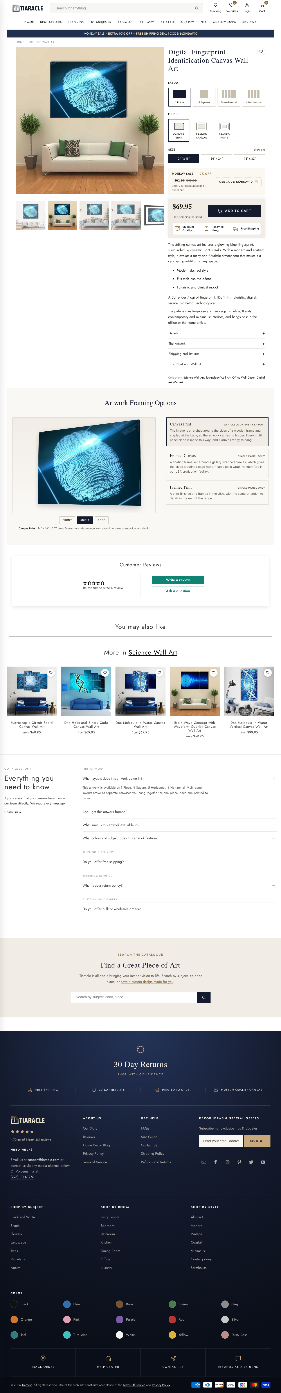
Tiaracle (27, 1385)
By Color (125, 22)
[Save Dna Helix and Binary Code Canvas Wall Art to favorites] (105, 673)
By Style (168, 22)
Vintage (196, 1233)
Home (29, 22)
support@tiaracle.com (43, 1159)
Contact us (13, 812)
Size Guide (149, 1136)
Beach (15, 1225)
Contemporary (201, 1259)
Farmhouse (199, 1267)
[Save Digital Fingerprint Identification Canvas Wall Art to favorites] (261, 51)
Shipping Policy (152, 1153)
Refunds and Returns (156, 1162)
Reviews (249, 22)
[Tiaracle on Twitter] (251, 1162)
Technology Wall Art (218, 377)
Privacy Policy (93, 1153)
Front (67, 520)
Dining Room (110, 1250)
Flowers (16, 1233)
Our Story (90, 1128)
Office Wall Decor (243, 377)
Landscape (18, 1242)
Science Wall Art (42, 42)
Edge (101, 520)
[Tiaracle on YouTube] (263, 1162)
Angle (85, 520)
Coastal (196, 1242)
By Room (147, 22)
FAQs (145, 1128)
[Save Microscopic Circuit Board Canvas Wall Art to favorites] (51, 673)
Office (105, 1259)
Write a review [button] (178, 579)
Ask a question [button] (178, 590)
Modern (196, 1225)
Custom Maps (224, 22)
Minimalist (198, 1250)
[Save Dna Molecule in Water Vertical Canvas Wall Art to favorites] (268, 673)
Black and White (23, 1217)
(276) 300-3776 (22, 1177)
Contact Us (149, 1145)
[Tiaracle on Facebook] (216, 1162)
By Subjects (101, 22)
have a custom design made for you (147, 981)
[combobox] (120, 8)
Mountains (18, 1259)
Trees (14, 1250)
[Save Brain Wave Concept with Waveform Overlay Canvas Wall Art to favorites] (214, 673)
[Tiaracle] (27, 8)
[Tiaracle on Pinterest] (239, 1162)
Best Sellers (51, 22)
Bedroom (107, 1225)
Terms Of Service (134, 1385)
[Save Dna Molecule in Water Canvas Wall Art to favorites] (159, 673)
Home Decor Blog (96, 1145)
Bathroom (108, 1233)
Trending (76, 22)
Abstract (197, 1217)
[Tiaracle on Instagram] (227, 1162)
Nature (15, 1267)
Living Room (110, 1217)
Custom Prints (194, 22)
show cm (259, 149)
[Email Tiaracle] (204, 1162)
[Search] (197, 8)
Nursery (106, 1267)
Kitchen (106, 1242)
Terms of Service (95, 1162)
